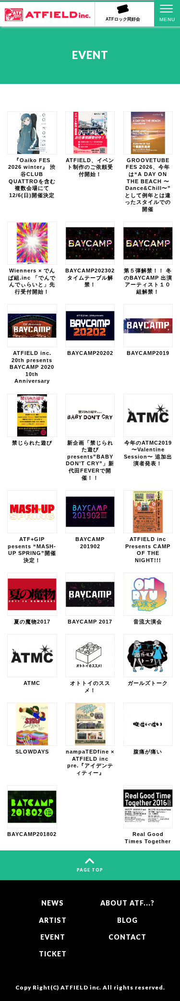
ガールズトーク (148, 683)
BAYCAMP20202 (90, 353)
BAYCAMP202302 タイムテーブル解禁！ (90, 277)
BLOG (127, 920)
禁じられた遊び (32, 443)
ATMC (32, 683)
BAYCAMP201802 (32, 834)
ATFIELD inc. (80, 987)
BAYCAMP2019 (148, 353)
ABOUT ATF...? (127, 903)
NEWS (52, 903)
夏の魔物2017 (32, 621)
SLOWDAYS (32, 751)
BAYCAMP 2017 (90, 621)
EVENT (52, 937)
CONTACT (127, 937)
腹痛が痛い (147, 751)
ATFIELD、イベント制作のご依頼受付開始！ (90, 167)
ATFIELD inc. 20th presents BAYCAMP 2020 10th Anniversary (32, 367)
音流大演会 (147, 621)
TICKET (53, 954)
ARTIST (53, 920)
